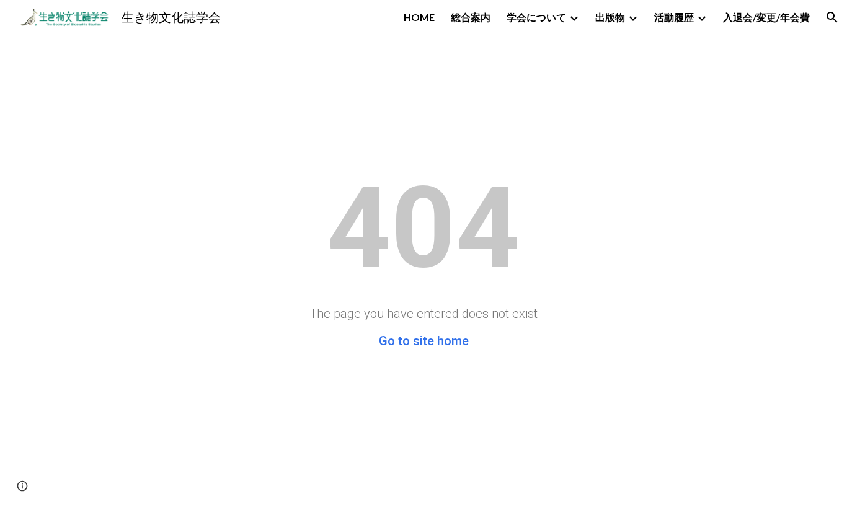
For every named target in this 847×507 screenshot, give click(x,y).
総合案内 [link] (470, 17)
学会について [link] (536, 17)
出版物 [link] (610, 17)
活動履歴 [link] (674, 17)
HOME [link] (419, 17)
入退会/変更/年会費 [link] (766, 17)
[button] (832, 17)
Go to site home (424, 340)
